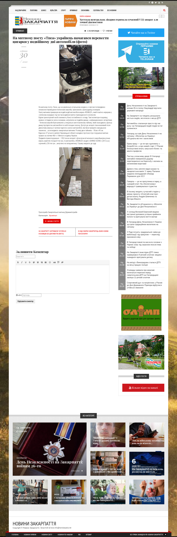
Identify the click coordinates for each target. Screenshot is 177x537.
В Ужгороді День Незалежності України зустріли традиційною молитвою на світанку (144, 224)
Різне (133, 494)
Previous (160, 16)
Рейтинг (109, 31)
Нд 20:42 (122, 273)
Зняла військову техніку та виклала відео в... (148, 442)
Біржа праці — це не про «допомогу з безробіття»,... (109, 470)
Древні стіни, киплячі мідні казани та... (31, 499)
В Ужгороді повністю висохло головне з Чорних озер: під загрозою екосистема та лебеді (144, 244)
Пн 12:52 (122, 136)
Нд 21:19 (122, 254)
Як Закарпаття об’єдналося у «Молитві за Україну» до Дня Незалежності (144, 205)
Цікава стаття (53, 221)
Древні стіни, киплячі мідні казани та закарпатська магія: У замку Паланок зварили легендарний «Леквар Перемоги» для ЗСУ (143, 172)
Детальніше (75, 471)
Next (163, 16)
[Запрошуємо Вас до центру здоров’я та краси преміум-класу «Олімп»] (141, 312)
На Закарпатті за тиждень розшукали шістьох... (147, 470)
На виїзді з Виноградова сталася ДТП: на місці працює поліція (144, 263)
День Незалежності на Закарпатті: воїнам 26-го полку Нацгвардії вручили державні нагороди (144, 108)
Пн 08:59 (122, 214)
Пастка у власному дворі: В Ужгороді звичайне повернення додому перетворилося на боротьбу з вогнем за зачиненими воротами (144, 160)
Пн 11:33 (122, 147)
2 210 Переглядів (93, 31)
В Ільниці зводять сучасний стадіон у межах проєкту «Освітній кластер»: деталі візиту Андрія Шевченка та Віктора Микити (143, 195)
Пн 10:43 (122, 172)
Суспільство (98, 10)
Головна (15, 535)
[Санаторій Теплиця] (141, 352)
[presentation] (18, 262)
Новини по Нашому (65, 535)
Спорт (63, 10)
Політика (33, 10)
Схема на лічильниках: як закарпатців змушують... (69, 499)
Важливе (56, 494)
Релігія (95, 494)
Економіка (85, 10)
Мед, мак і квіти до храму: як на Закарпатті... (108, 499)
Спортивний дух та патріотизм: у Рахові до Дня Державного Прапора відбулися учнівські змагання (144, 285)
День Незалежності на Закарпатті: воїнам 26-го (50, 463)
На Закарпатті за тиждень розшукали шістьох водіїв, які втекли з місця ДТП (144, 117)
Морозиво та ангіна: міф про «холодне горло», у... (146, 499)
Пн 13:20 (122, 117)
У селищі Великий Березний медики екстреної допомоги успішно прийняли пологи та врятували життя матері (144, 214)
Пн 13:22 (122, 108)
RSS (79, 535)
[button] (18, 262)
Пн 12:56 (122, 125)
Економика (96, 466)
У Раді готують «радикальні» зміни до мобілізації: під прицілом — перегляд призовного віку (143, 234)
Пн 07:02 (122, 244)
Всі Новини (111, 10)
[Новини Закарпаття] (38, 21)
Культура (53, 10)
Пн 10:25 (122, 183)
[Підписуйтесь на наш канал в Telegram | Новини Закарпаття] (141, 51)
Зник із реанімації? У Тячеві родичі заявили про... (106, 440)
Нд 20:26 (122, 285)
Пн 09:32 (122, 205)
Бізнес (43, 10)
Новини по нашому (21, 494)
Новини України (30, 535)
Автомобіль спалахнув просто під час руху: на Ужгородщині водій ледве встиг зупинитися (144, 125)
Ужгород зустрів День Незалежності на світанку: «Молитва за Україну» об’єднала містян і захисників (144, 136)
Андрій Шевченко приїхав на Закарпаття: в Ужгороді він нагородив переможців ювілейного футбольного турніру (119, 21)
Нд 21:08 (122, 263)
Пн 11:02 (122, 160)
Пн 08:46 (122, 224)
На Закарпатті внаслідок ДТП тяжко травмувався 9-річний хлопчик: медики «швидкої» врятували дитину (144, 254)
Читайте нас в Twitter (142, 32)
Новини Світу (47, 535)
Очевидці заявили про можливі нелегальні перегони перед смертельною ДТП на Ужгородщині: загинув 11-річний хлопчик (142, 274)
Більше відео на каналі (144, 387)
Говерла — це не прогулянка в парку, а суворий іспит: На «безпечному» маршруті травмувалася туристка (144, 183)
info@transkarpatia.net (63, 528)
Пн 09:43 (122, 195)
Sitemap (88, 535)
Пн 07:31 (122, 234)
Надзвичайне (20, 10)
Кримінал (73, 10)
